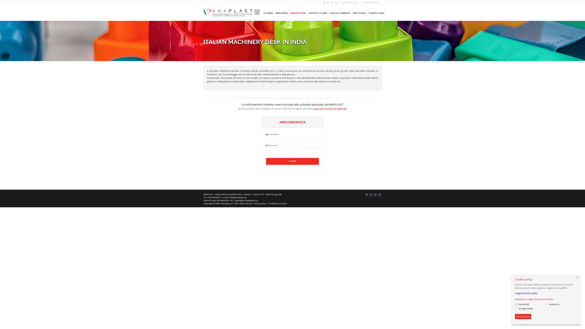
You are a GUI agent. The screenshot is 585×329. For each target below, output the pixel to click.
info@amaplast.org (237, 197)
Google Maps (525, 308)
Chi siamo (268, 13)
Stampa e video (376, 13)
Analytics (554, 304)
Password (272, 145)
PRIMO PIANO (281, 13)
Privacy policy (259, 203)
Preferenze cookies (278, 203)
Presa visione (523, 316)
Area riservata (351, 2)
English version (372, 2)
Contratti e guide (317, 13)
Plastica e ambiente (340, 13)
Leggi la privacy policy (526, 293)
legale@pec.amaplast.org (246, 200)
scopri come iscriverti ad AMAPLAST (330, 108)
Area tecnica (359, 13)
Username (273, 134)
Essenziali (523, 304)
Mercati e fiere (298, 13)
